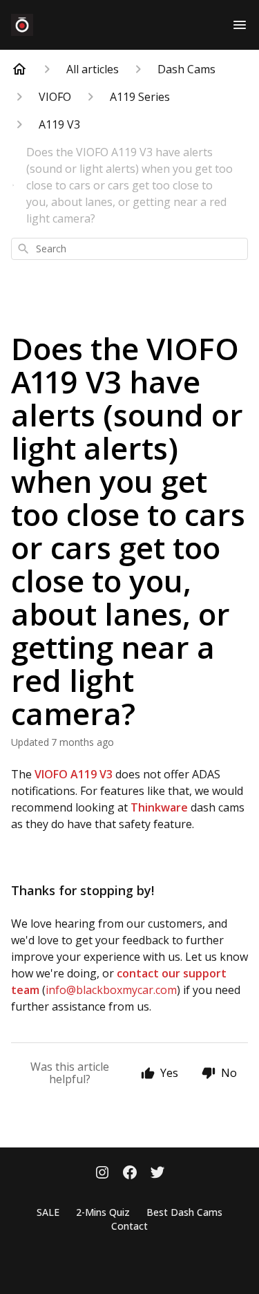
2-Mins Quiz (103, 1212)
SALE (48, 1212)
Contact (129, 1225)
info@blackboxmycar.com (111, 989)
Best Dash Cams (184, 1212)
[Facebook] (130, 1173)
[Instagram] (102, 1173)
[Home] (19, 69)
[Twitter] (157, 1173)
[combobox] (129, 249)
